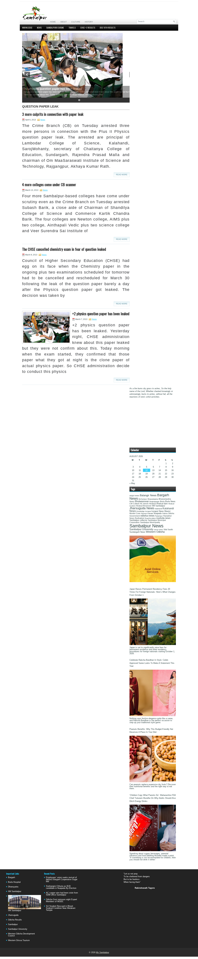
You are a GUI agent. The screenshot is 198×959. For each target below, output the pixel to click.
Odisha (165, 513)
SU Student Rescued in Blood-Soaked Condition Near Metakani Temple (60, 908)
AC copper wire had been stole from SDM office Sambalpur (62, 894)
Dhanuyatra (13, 887)
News (39, 27)
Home (53, 22)
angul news (134, 496)
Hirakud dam (162, 503)
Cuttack (136, 504)
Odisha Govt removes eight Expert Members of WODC (61, 900)
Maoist (167, 511)
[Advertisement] (139, 10)
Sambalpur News (146, 525)
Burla (162, 501)
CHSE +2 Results (87, 27)
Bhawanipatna (153, 499)
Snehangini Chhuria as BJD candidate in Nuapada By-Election (61, 887)
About (63, 22)
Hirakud (152, 504)
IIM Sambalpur (158, 506)
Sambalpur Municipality (150, 522)
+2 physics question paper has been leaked (53, 88)
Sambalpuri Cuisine (55, 27)
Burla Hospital (14, 882)
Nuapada (157, 513)
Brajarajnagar (154, 501)
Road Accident (150, 518)
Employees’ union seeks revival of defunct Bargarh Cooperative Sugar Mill (61, 879)
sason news (158, 529)
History (89, 22)
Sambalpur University (141, 529)
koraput (148, 511)
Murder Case (134, 513)
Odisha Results (15, 920)
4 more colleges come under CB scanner (49, 184)
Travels (72, 27)
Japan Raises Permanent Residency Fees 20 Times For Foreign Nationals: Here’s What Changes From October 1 (152, 592)
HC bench (144, 504)
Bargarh (11, 877)
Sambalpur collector (138, 520)
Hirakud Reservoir (143, 506)
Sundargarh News (137, 532)
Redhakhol (139, 518)
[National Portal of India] (152, 581)
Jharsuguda (13, 915)
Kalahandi (158, 509)
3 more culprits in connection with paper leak (52, 114)
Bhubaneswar (142, 501)
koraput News (158, 511)
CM (130, 504)
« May (132, 483)
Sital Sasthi (168, 529)
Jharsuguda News (141, 508)
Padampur (159, 516)
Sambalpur (13, 924)
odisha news (147, 515)
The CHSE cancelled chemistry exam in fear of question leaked (64, 249)
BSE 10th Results (107, 27)
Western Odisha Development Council (21, 934)
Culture (75, 22)
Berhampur (143, 499)
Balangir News (148, 495)
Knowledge (27, 27)
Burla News (170, 501)
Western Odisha (155, 531)
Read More (121, 175)
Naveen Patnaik (147, 513)
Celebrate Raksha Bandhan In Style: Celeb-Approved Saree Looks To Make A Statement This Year (151, 663)
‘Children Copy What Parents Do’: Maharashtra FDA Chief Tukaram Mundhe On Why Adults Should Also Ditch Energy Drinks (152, 798)
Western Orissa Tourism (19, 940)
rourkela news (163, 518)
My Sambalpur (102, 952)
